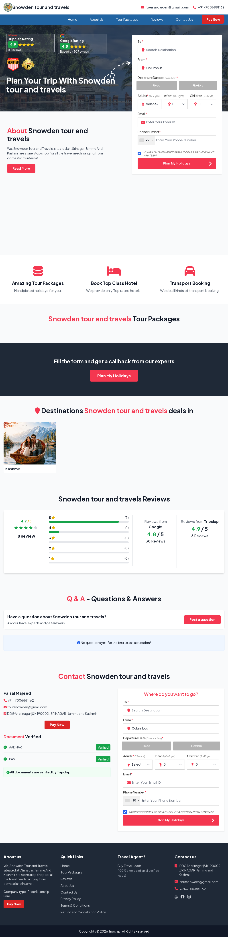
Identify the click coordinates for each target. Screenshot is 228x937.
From (142, 60)
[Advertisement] (114, 208)
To (140, 41)
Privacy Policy (71, 899)
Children (202, 96)
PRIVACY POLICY (182, 151)
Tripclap (114, 931)
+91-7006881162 (211, 7)
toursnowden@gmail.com (167, 7)
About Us (97, 19)
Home (72, 19)
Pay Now (213, 19)
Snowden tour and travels (40, 7)
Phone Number (149, 132)
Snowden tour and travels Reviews (114, 499)
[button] (30, 447)
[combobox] (177, 50)
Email (142, 114)
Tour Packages (127, 19)
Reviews (157, 19)
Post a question (202, 619)
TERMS (161, 151)
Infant (174, 96)
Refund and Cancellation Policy (83, 912)
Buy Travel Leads (130, 866)
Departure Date (158, 78)
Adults (149, 96)
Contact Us (184, 19)
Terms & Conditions (75, 905)
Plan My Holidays (176, 163)
